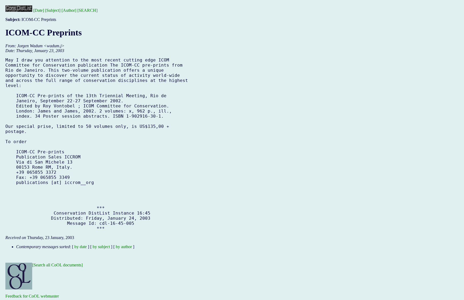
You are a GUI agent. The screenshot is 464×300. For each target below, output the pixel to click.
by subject (101, 246)
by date (80, 246)
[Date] (38, 10)
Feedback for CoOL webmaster (32, 296)
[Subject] (52, 10)
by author (124, 246)
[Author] (68, 10)
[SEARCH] (87, 10)
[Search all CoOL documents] (57, 265)
